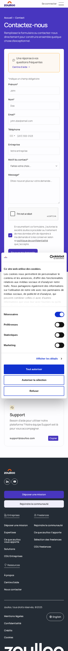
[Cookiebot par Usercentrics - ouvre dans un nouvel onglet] (49, 257)
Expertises (10, 532)
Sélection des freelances (48, 539)
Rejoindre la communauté (48, 525)
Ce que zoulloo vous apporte (12, 540)
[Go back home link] (9, 471)
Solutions (9, 549)
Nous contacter (13, 589)
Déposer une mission (16, 525)
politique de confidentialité (32, 240)
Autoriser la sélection (34, 380)
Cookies (8, 637)
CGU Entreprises (13, 556)
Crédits (8, 630)
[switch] (59, 324)
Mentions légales (13, 616)
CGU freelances (42, 546)
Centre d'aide (11, 582)
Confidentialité (12, 623)
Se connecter (49, 3)
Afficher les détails (47, 358)
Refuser (34, 391)
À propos (9, 575)
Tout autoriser (34, 369)
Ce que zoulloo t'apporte (47, 532)
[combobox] (12, 136)
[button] (61, 3)
